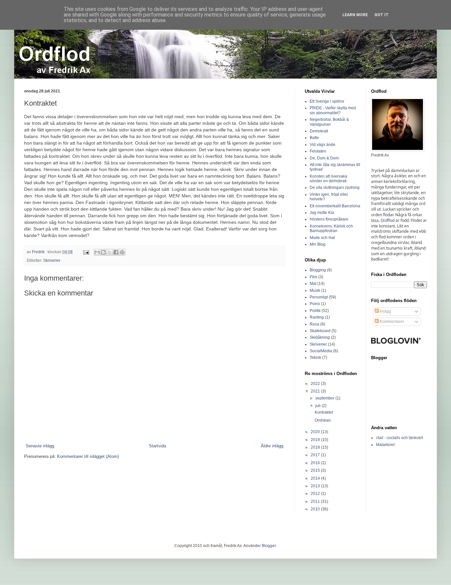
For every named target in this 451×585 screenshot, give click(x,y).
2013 (316, 486)
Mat (313, 283)
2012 (316, 493)
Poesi (315, 303)
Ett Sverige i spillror (327, 101)
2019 (316, 439)
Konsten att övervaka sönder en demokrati (328, 178)
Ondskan (323, 420)
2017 (316, 455)
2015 (316, 470)
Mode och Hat (322, 237)
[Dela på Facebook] (116, 252)
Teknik (315, 357)
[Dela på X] (109, 252)
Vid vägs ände (322, 144)
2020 (316, 432)
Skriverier (51, 260)
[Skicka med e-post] (97, 252)
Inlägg (385, 311)
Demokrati (319, 131)
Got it (381, 15)
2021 (316, 391)
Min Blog (318, 244)
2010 (316, 509)
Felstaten (318, 151)
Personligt (319, 297)
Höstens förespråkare (329, 219)
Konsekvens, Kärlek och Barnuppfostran (331, 228)
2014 (316, 478)
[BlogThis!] (103, 252)
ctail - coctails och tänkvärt (399, 437)
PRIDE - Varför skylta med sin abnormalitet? (333, 110)
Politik (315, 310)
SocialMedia (321, 351)
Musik (315, 290)
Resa (314, 324)
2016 (316, 463)
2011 (316, 501)
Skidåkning (320, 337)
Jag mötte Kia (322, 212)
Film (313, 277)
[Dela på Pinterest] (122, 252)
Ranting (317, 317)
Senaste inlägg (40, 445)
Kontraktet (324, 412)
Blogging (318, 270)
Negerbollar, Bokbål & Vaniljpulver (329, 121)
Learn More (355, 15)
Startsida (157, 445)
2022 (316, 383)
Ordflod (388, 220)
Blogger (269, 545)
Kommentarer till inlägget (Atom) (88, 456)
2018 (316, 447)
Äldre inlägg (272, 445)
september (325, 398)
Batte (314, 137)
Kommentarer (391, 321)
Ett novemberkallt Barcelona (335, 206)
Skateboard (320, 330)
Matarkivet (385, 444)
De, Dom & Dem (324, 158)
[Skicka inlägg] (85, 252)
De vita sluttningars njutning (335, 187)
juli (318, 405)
